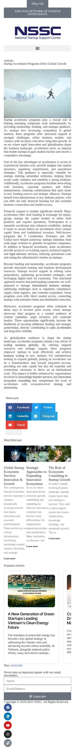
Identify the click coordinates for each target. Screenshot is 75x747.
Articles (8, 60)
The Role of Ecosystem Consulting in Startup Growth (59, 474)
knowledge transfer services (35, 377)
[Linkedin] (8, 716)
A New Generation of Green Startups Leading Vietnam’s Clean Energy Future (31, 621)
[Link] (8, 743)
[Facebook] (8, 707)
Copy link (15, 432)
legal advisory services (23, 254)
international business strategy (51, 285)
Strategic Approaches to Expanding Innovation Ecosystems (36, 476)
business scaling (14, 355)
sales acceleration (60, 327)
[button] (37, 48)
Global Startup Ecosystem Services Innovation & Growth (14, 476)
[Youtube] (8, 725)
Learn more (9, 558)
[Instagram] (8, 734)
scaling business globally (21, 345)
